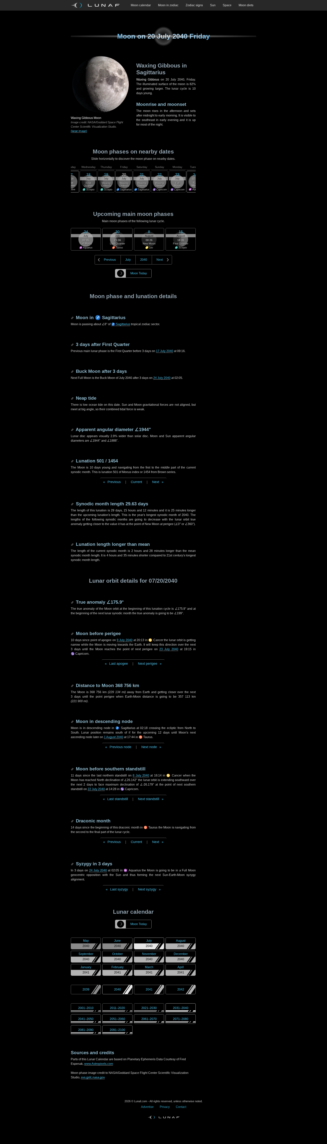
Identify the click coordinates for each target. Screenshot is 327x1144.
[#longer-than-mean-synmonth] (73, 544)
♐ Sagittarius (120, 324)
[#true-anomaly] (73, 602)
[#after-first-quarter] (73, 344)
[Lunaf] (97, 5)
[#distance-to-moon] (73, 685)
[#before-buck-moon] (73, 371)
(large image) (79, 131)
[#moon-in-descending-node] (73, 721)
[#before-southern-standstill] (73, 768)
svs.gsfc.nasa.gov (93, 1077)
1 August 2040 (113, 737)
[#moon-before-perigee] (73, 633)
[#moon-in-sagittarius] (73, 317)
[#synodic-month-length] (73, 503)
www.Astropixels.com (98, 1063)
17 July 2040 (164, 351)
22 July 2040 (96, 789)
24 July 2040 (162, 377)
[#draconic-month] (73, 820)
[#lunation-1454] (73, 460)
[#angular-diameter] (73, 429)
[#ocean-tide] (73, 398)
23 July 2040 (168, 649)
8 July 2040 (141, 775)
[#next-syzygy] (73, 863)
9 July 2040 (124, 640)
